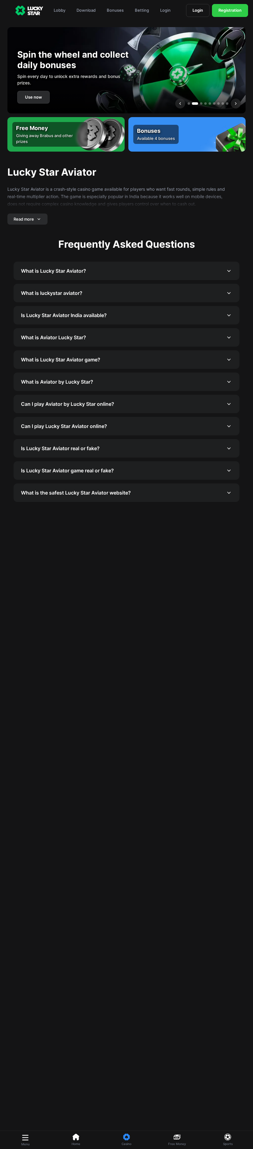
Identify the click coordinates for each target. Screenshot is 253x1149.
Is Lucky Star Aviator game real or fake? (67, 470)
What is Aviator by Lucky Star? (57, 382)
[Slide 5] (210, 103)
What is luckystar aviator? (51, 293)
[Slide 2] (195, 103)
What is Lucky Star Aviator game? (60, 360)
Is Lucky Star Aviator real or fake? (60, 448)
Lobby (59, 10)
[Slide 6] (214, 103)
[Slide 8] (223, 103)
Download (86, 10)
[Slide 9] (227, 103)
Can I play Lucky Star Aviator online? (64, 426)
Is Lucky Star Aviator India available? (64, 315)
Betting (142, 10)
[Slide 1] (189, 103)
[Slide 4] (205, 103)
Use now (33, 97)
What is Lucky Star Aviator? (53, 271)
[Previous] (180, 103)
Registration (230, 10)
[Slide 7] (218, 103)
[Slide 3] (201, 103)
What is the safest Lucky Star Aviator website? (76, 493)
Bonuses (115, 10)
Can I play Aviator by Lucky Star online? (67, 404)
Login (165, 10)
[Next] (236, 103)
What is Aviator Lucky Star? (53, 337)
